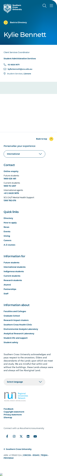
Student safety (11, 342)
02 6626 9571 (13, 65)
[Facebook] (7, 436)
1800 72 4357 (10, 186)
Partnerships (10, 289)
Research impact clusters (16, 320)
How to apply (10, 222)
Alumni (7, 285)
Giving (7, 236)
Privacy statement (13, 414)
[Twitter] (21, 436)
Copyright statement (14, 412)
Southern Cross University (19, 449)
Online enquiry (11, 171)
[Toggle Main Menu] (51, 5)
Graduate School (12, 316)
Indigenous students (14, 271)
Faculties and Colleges (15, 311)
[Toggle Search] (44, 5)
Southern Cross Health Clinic (18, 324)
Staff (6, 293)
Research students (13, 280)
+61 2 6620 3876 (11, 193)
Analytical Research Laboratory (19, 333)
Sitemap (8, 417)
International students (14, 267)
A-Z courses (9, 245)
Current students (12, 276)
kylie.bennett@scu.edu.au (20, 69)
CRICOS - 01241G (31, 455)
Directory (8, 218)
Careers (7, 240)
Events (7, 231)
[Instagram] (14, 436)
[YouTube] (35, 436)
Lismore (27, 74)
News (6, 227)
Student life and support (16, 338)
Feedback (8, 409)
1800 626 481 (10, 178)
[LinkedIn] (28, 436)
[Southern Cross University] (13, 8)
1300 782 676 (10, 200)
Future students (11, 262)
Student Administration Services (20, 58)
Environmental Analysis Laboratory (21, 329)
